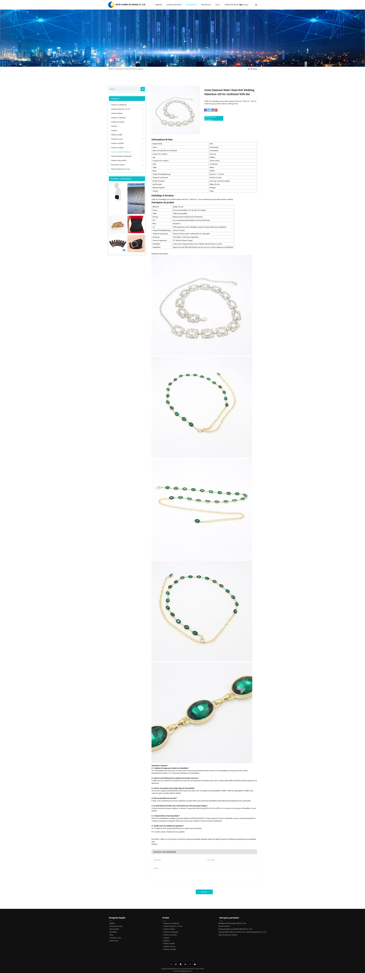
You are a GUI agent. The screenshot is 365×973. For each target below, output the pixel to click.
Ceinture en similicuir (119, 105)
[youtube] (195, 964)
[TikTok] (190, 964)
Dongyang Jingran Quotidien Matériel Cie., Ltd (235, 929)
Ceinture (114, 126)
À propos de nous (174, 5)
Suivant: (154, 844)
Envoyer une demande (210, 118)
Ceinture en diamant (118, 118)
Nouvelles (206, 5)
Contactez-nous (231, 5)
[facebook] (171, 964)
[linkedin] (185, 964)
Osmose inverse (224, 926)
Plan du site (114, 941)
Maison (159, 5)
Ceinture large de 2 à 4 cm (120, 169)
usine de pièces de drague (227, 935)
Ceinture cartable (117, 143)
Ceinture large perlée (119, 160)
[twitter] (176, 964)
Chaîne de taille (116, 135)
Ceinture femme (117, 113)
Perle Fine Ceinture (118, 165)
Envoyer (204, 892)
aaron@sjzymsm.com (185, 971)
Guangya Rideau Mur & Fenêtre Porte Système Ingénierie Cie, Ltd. (242, 932)
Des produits (191, 5)
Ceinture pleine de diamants (121, 156)
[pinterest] (180, 964)
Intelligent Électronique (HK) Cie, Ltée (232, 923)
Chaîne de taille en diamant (134, 69)
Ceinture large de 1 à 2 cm (120, 109)
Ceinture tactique (117, 148)
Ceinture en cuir (117, 139)
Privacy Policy (199, 969)
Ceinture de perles (117, 122)
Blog (217, 5)
